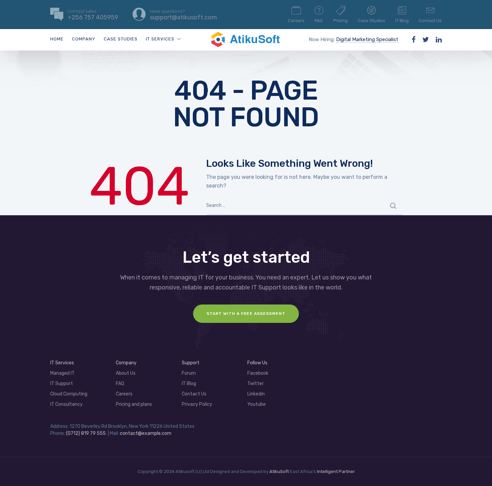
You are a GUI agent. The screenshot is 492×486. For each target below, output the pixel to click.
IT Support (61, 383)
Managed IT (62, 373)
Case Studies (371, 20)
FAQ (319, 20)
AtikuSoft (279, 471)
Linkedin (256, 394)
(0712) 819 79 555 (86, 433)
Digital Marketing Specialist (367, 39)
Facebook (257, 373)
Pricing (340, 20)
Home (57, 38)
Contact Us (430, 20)
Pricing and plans (134, 404)
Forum (189, 373)
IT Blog (402, 20)
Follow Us (257, 363)
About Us (126, 373)
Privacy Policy (197, 404)
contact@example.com (145, 433)
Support (190, 363)
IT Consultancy (66, 404)
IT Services (160, 38)
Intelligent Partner (336, 471)
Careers (296, 20)
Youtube (256, 404)
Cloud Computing (68, 394)
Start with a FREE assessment (246, 313)
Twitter (255, 383)
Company (83, 38)
